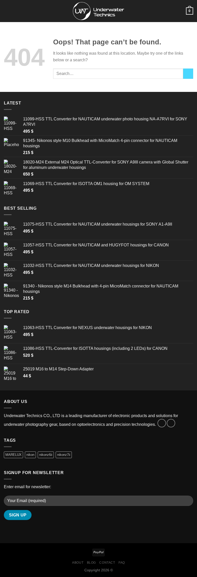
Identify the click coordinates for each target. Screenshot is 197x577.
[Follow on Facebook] (161, 423)
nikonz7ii (63, 455)
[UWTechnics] (98, 11)
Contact (107, 562)
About (77, 562)
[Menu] (7, 11)
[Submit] (188, 74)
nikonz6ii (45, 455)
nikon (30, 455)
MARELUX (13, 455)
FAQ (122, 562)
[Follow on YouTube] (171, 423)
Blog (91, 562)
